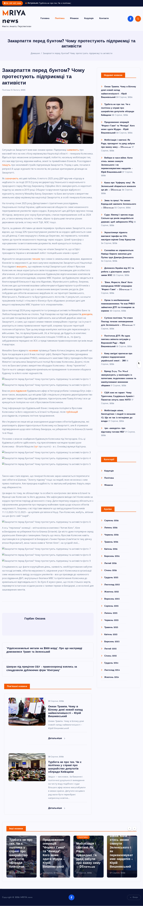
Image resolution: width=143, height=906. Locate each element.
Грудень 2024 (111, 666)
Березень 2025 (112, 645)
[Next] (134, 831)
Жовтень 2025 (111, 595)
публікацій (72, 415)
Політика (59, 22)
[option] (21, 860)
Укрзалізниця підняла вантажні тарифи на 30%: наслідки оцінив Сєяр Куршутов (118, 239)
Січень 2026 (110, 574)
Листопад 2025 (112, 588)
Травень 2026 (111, 545)
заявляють (73, 153)
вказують (22, 269)
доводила (87, 317)
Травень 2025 (111, 631)
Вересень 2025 (112, 602)
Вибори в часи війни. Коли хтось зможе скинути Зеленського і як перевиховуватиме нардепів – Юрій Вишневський (117, 168)
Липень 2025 (111, 616)
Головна (44, 22)
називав (33, 353)
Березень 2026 (112, 559)
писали (36, 262)
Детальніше (55, 741)
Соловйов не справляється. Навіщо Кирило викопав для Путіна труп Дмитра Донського (117, 257)
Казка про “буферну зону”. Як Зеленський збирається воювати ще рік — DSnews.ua (118, 189)
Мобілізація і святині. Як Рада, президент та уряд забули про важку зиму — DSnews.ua (118, 146)
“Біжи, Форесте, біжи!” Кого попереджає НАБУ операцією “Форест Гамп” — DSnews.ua (116, 289)
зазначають (12, 181)
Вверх (135, 901)
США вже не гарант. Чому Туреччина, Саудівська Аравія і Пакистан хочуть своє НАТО (117, 399)
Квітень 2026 (111, 552)
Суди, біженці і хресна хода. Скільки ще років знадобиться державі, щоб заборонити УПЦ (117, 221)
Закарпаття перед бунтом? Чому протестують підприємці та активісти (77, 57)
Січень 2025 (110, 659)
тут (36, 449)
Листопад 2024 (112, 673)
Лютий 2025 (110, 652)
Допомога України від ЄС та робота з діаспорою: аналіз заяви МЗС (117, 275)
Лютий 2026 (110, 567)
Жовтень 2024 (111, 681)
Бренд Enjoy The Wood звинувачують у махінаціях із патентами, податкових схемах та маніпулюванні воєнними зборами (118, 382)
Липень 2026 (111, 531)
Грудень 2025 (111, 581)
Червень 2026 (111, 538)
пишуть (6, 168)
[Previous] (129, 831)
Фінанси (74, 22)
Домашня (35, 57)
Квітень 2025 (111, 638)
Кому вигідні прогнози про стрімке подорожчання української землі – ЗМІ (116, 360)
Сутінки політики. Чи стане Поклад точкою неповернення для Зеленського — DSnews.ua (117, 325)
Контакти (104, 22)
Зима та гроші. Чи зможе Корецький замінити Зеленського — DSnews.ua (118, 207)
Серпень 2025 (111, 609)
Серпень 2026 (111, 524)
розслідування (18, 394)
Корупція (89, 22)
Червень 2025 (111, 624)
